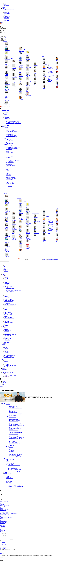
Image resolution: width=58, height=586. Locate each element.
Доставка (7, 461)
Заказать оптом (6, 114)
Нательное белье (8, 175)
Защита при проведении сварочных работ (12, 160)
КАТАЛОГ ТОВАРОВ (5, 403)
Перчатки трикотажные (9, 152)
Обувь (7, 166)
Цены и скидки (6, 115)
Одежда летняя (8, 163)
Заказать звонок (6, 376)
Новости (5, 113)
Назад (5, 264)
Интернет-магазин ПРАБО (4, 501)
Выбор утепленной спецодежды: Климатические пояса (16, 467)
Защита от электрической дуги (10, 132)
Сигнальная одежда (9, 129)
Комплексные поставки (9, 478)
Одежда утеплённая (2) (13, 442)
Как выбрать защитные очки (12, 468)
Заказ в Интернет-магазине (10, 459)
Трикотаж (7, 167)
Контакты (5, 124)
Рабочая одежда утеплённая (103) (14, 405)
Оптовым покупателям (5, 110)
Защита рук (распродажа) (10, 183)
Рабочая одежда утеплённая (10, 128)
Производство (6, 112)
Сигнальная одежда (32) (13, 406)
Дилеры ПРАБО (6, 125)
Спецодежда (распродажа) (10, 181)
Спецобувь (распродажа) (9, 182)
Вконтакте (4, 381)
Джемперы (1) (11, 451)
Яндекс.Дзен (5, 384)
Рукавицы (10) (11, 429)
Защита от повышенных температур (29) (15, 408)
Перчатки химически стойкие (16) (14, 427)
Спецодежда (6, 127)
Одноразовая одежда (9, 133)
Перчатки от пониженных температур (12, 148)
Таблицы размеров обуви (12, 466)
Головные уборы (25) (12, 415)
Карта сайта (2, 553)
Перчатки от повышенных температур (12, 150)
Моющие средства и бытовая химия (11, 176)
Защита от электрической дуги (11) (14, 409)
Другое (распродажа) (9, 186)
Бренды (1, 507)
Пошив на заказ (6, 117)
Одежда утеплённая (9, 164)
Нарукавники (8, 153)
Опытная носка (2, 527)
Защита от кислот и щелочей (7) (14, 410)
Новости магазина (4, 538)
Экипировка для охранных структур (11, 136)
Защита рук (6, 144)
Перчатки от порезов (9, 149)
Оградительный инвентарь (10, 162)
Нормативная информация (10, 463)
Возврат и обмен (8, 462)
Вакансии (1, 518)
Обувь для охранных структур (10, 142)
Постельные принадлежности (10, 177)
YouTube (4, 383)
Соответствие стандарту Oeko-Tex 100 (14, 471)
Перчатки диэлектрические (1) (14, 422)
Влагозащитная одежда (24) (13, 412)
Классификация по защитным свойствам (14, 465)
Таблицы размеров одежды (4, 511)
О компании (6, 111)
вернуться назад (28, 399)
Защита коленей (8, 157)
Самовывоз (2, 504)
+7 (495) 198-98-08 (9, 374)
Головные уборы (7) (12, 444)
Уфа (4, 268)
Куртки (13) (11, 447)
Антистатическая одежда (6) (13, 407)
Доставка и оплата (7, 458)
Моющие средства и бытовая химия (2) (15, 454)
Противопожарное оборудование (11, 178)
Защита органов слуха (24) (13, 436)
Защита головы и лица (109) (13, 434)
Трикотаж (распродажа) (9, 185)
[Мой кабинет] (0, 188)
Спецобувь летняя (8, 139)
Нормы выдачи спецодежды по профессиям (12, 122)
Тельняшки (7, 172)
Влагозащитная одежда (9, 134)
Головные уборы (8, 137)
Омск (5, 270)
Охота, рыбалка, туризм (7, 338)
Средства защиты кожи (9, 161)
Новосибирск (6, 271)
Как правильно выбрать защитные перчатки (14, 469)
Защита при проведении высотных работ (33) (16, 437)
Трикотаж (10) (11, 445)
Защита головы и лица (9, 156)
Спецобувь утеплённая (9, 140)
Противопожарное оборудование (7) (15, 456)
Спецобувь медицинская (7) (13, 421)
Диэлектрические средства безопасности (12, 154)
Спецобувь (6, 138)
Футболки (7, 170)
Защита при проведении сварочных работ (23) (16, 438)
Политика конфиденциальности (5, 509)
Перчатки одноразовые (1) (13, 424)
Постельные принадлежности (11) (14, 455)
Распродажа (6, 180)
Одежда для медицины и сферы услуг (11, 135)
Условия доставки (7, 119)
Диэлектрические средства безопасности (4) (16, 432)
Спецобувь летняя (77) (12, 417)
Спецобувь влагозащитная (10, 141)
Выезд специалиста (7, 118)
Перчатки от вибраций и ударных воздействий (13, 147)
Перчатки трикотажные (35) (13, 430)
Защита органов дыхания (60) (14, 435)
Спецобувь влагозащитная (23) (14, 419)
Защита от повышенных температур (11, 131)
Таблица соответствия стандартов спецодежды (13, 121)
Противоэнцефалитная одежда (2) (14, 443)
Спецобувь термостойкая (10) (14, 418)
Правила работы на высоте (12, 487)
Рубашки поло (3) (12, 448)
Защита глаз (7, 155)
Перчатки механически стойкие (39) (15, 423)
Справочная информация (8, 120)
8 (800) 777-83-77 (3, 37)
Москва (5, 266)
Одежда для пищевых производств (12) (15, 414)
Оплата (7, 460)
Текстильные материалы (9, 179)
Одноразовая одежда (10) (13, 411)
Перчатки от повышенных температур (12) (16, 428)
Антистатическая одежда (10, 130)
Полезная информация (9, 464)
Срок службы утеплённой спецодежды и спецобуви (8, 516)
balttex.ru (52, 551)
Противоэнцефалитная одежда (10, 165)
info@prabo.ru (3, 379)
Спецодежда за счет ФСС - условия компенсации (13, 123)
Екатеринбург (6, 269)
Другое (5, 354)
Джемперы (7, 173)
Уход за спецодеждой (3, 515)
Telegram (4, 382)
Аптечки (10, 457)
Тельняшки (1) (11, 450)
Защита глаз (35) (11, 433)
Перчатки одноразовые (9, 146)
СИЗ (6, 431)
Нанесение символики (7, 116)
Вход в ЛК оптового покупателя (11, 474)
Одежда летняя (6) (12, 441)
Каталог (3, 126)
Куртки (7, 169)
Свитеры (10, 449)
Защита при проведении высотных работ (12, 159)
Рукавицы (7, 151)
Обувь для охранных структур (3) (14, 420)
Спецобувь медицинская (9, 143)
